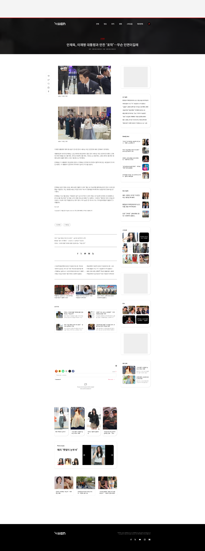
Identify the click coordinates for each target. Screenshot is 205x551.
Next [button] (112, 455)
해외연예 (140, 24)
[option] (98, 455)
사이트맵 (145, 532)
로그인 (149, 532)
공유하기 (48, 80)
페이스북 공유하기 (77, 254)
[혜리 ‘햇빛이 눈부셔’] (98, 455)
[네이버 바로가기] (150, 540)
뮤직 (112, 24)
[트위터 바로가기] (135, 540)
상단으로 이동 (48, 91)
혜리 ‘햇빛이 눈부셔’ (67, 449)
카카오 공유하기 (85, 254)
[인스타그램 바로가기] (145, 540)
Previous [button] (84, 455)
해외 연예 (125, 363)
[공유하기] (48, 80)
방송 (105, 24)
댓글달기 (48, 84)
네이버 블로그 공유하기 (89, 254)
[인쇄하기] (48, 87)
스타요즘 (129, 24)
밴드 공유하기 (93, 254)
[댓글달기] (48, 84)
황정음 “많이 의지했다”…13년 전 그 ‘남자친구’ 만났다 (69, 241)
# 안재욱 (58, 225)
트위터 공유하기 (81, 254)
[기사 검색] (148, 23)
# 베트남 (67, 225)
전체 (97, 24)
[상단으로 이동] (48, 91)
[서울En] (59, 23)
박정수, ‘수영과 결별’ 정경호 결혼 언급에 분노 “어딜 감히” (70, 243)
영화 (120, 24)
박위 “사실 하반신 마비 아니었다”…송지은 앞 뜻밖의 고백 (70, 238)
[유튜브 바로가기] (140, 540)
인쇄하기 (48, 87)
